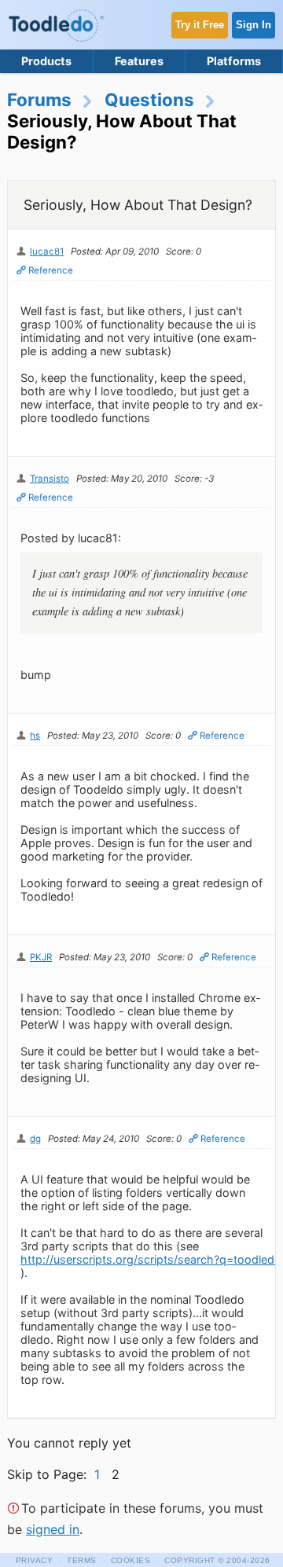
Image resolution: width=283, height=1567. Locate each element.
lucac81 (47, 251)
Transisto (49, 478)
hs (35, 735)
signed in (52, 1529)
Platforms (234, 61)
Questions (149, 99)
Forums (39, 99)
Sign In (253, 25)
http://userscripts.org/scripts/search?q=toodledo (150, 1259)
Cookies (131, 1560)
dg (35, 1138)
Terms (82, 1560)
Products (46, 61)
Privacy (34, 1560)
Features (139, 61)
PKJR (41, 957)
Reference (50, 270)
